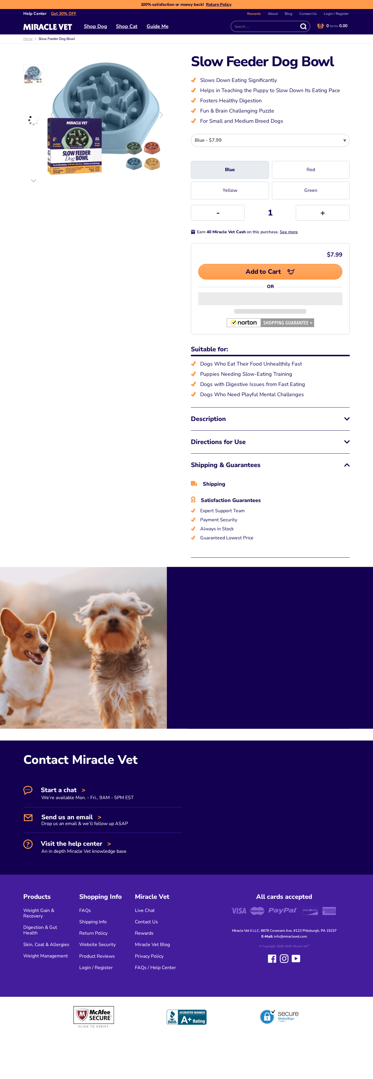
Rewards (254, 13)
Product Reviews (97, 956)
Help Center (34, 13)
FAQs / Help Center (155, 967)
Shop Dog (95, 26)
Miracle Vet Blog (152, 944)
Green (310, 190)
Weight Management (45, 956)
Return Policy (218, 4)
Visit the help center (82, 846)
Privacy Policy (149, 956)
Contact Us (308, 13)
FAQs (85, 910)
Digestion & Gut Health (40, 930)
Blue (230, 169)
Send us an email (84, 819)
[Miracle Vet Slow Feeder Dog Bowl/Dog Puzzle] (33, 74)
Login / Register (336, 13)
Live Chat (145, 910)
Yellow (230, 190)
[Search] (302, 26)
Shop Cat (127, 26)
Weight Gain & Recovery (38, 913)
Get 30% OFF (63, 13)
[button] (270, 298)
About (273, 13)
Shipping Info (93, 922)
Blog (288, 13)
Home (28, 39)
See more (289, 232)
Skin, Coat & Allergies (46, 944)
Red (311, 169)
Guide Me (157, 26)
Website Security (97, 944)
